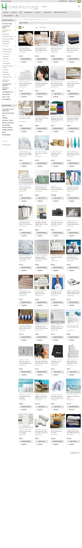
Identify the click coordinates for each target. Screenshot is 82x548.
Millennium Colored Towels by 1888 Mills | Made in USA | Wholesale (57, 120)
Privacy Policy (47, 12)
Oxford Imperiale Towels (24, 118)
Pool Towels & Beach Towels (8, 66)
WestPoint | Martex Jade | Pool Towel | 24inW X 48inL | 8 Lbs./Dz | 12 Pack (41, 189)
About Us (37, 12)
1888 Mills (5, 118)
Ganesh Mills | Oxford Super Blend (8, 110)
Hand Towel (5, 59)
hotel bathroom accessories (5, 80)
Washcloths (6, 72)
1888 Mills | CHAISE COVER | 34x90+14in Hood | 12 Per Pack (41, 398)
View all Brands (6, 134)
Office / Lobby (6, 97)
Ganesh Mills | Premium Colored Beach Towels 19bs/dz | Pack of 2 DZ (56, 294)
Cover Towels (6, 54)
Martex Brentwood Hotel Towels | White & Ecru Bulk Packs (41, 50)
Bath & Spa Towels (7, 49)
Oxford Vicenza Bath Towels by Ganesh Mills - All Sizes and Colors (25, 259)
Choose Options (25, 59)
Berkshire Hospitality (8, 122)
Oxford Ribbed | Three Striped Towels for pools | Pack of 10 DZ (73, 259)
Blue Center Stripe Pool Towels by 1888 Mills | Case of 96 (25, 363)
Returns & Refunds (8, 15)
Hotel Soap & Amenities (7, 39)
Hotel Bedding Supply (6, 26)
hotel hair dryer (5, 43)
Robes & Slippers (6, 41)
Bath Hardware (5, 34)
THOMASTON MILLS (7, 130)
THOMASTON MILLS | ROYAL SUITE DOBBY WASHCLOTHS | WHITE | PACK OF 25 (73, 433)
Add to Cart (57, 93)
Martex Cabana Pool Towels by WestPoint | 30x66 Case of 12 (73, 155)
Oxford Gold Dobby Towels (73, 326)
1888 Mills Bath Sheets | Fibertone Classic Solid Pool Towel (41, 328)
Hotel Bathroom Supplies (6, 30)
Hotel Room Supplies (5, 88)
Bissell (4, 132)
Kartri (3, 115)
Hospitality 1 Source (7, 120)
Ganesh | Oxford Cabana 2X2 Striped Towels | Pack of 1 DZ (25, 328)
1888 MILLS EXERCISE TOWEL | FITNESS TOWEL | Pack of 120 (73, 294)
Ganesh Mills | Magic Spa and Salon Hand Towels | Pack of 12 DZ (41, 363)
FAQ (21, 12)
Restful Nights (6, 125)
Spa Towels (5, 70)
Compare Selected (74, 453)
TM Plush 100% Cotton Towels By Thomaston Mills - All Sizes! (73, 224)
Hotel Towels (5, 46)
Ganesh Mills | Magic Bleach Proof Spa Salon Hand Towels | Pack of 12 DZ (41, 85)
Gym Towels (6, 56)
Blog (17, 15)
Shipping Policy (28, 12)
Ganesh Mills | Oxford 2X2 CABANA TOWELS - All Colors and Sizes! (41, 224)
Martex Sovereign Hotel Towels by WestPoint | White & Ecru (25, 50)
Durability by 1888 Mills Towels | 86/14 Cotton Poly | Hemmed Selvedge (41, 259)
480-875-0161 (63, 1)
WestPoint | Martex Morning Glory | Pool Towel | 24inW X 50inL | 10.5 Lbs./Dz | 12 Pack (25, 155)
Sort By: (36, 27)
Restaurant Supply (7, 23)
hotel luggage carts (7, 92)
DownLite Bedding (7, 127)
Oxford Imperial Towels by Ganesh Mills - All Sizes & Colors (57, 224)
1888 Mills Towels (7, 77)
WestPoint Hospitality (8, 113)
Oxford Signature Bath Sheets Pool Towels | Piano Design (25, 224)
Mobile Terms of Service (60, 12)
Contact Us (14, 12)
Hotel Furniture (6, 94)
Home (19, 19)
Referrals (6, 12)
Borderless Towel (7, 51)
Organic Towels (6, 63)
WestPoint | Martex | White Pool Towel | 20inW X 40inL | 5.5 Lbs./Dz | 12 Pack (57, 85)
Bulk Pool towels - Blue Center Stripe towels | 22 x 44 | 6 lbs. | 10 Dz (57, 189)
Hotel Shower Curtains (7, 36)
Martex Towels (6, 74)
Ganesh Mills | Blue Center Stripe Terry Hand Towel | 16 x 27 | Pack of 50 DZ (57, 398)
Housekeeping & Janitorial (6, 84)
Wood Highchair (6, 99)
